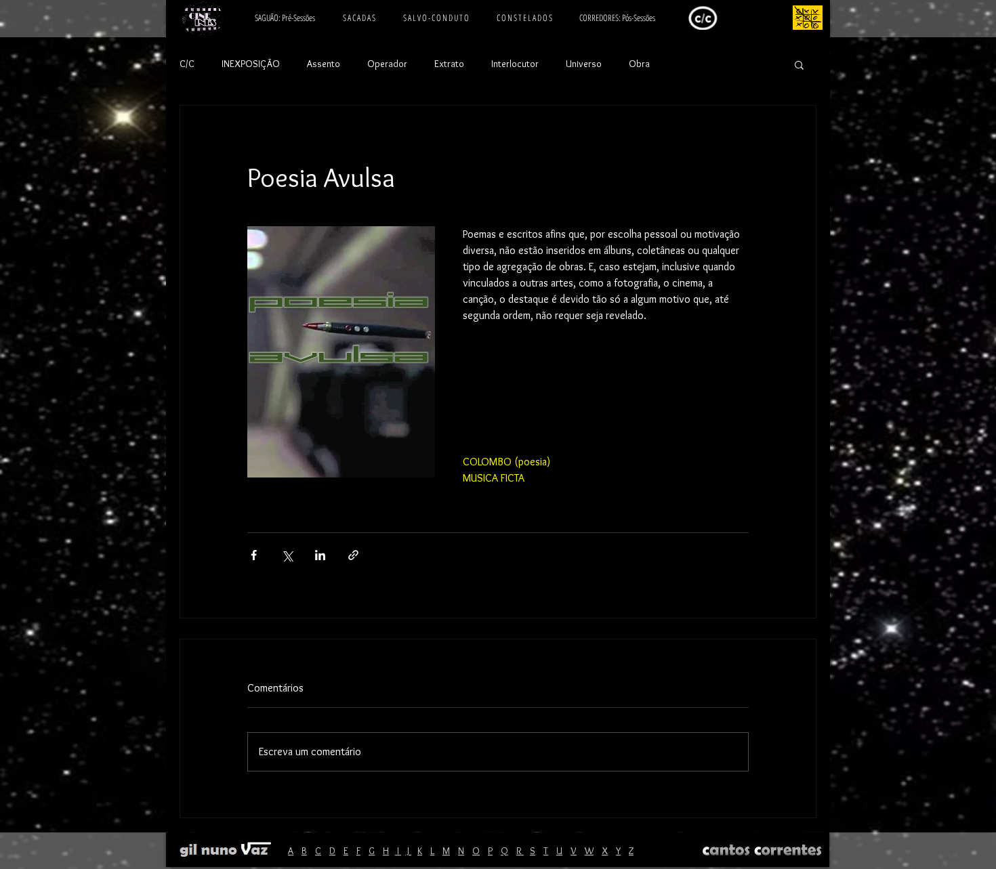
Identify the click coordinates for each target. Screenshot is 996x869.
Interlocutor (515, 64)
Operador (387, 64)
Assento (323, 64)
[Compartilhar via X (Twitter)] (287, 555)
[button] (799, 64)
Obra (639, 64)
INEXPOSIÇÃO (251, 64)
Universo (584, 64)
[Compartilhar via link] (353, 555)
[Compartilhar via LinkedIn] (320, 555)
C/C (187, 64)
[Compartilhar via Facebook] (253, 555)
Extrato (449, 64)
